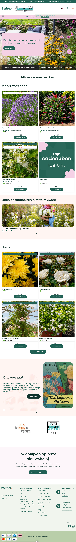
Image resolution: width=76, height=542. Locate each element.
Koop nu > (9, 50)
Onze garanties (43, 493)
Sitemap (4, 498)
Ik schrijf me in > (38, 472)
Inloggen (23, 496)
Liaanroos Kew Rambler (10, 338)
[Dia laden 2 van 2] (39, 233)
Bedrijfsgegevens (26, 512)
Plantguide (41, 512)
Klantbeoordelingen (45, 499)
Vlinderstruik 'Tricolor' (46, 128)
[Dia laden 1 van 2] (36, 233)
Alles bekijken (38, 352)
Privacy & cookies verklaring (26, 508)
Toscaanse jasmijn (8, 179)
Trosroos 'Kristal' (44, 289)
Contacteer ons (25, 491)
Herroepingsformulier (27, 504)
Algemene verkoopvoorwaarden (27, 500)
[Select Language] (63, 9)
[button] (1, 15)
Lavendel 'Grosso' (8, 128)
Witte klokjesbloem (45, 338)
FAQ (21, 493)
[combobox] (54, 16)
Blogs (40, 510)
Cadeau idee (42, 515)
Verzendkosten (43, 507)
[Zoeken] (72, 15)
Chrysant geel (7, 289)
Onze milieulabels (44, 496)
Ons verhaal (42, 491)
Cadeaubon (43, 179)
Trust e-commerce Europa (45, 503)
